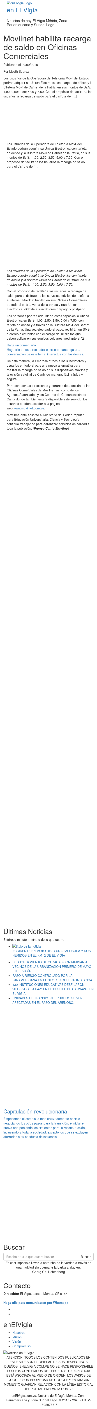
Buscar (86, 1256)
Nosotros (18, 1332)
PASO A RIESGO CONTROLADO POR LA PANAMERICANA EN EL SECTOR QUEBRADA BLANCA (52, 977)
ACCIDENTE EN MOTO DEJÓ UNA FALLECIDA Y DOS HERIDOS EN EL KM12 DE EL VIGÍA (51, 952)
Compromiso (21, 1346)
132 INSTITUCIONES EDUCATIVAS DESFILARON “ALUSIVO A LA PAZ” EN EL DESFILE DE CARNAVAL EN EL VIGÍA (53, 989)
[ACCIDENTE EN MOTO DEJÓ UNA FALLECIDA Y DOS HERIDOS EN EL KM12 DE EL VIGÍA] (53, 946)
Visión (16, 1341)
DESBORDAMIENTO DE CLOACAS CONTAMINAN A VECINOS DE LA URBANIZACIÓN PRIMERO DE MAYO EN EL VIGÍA (51, 966)
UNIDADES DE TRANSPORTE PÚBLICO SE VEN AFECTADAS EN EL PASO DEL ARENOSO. (47, 1000)
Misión (17, 1337)
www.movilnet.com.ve (29, 408)
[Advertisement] (48, 219)
